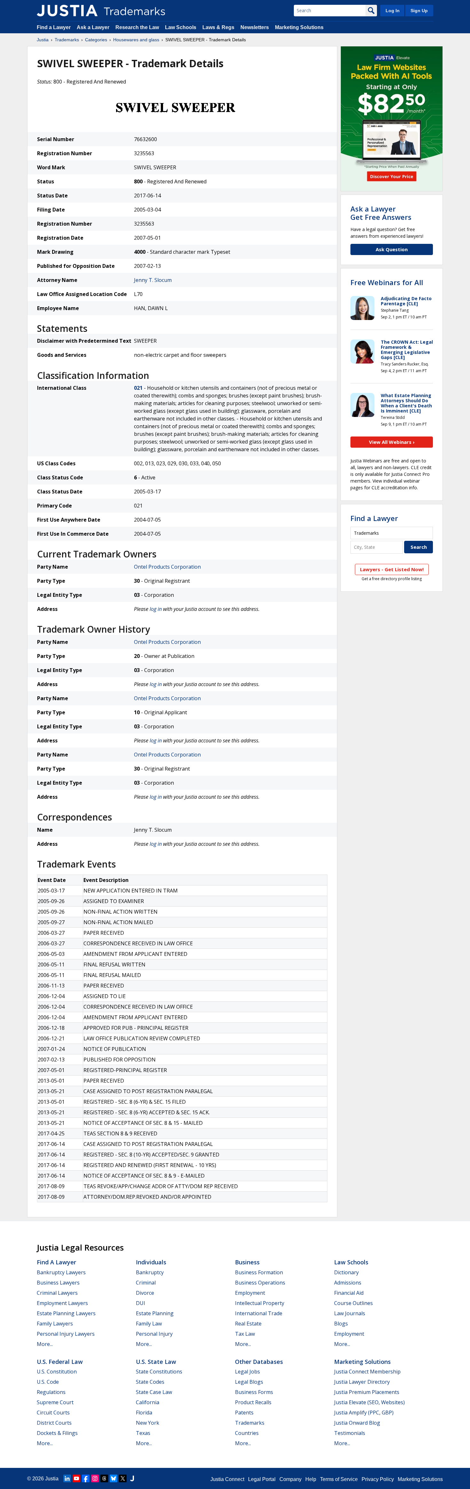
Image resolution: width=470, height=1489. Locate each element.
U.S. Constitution (57, 1371)
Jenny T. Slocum (153, 280)
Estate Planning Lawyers (66, 1313)
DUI (140, 1303)
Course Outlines (353, 1303)
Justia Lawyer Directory (362, 1381)
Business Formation (259, 1272)
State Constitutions (159, 1371)
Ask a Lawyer (93, 27)
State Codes (150, 1381)
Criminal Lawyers (57, 1292)
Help (310, 1479)
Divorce (145, 1292)
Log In (393, 10)
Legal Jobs (247, 1371)
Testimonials (349, 1433)
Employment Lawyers (62, 1303)
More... (45, 1344)
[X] (123, 1478)
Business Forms (254, 1392)
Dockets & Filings (57, 1433)
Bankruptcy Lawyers (61, 1272)
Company (290, 1479)
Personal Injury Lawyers (66, 1333)
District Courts (54, 1422)
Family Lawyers (55, 1323)
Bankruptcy (150, 1272)
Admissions (347, 1282)
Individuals (151, 1262)
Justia (43, 39)
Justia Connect (227, 1479)
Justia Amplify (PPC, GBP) (364, 1412)
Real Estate (248, 1323)
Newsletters (254, 27)
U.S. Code (48, 1381)
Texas (143, 1433)
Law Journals (349, 1313)
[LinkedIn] (67, 1478)
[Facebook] (86, 1478)
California (147, 1402)
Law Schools (180, 27)
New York (147, 1422)
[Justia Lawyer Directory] (132, 1478)
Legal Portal (262, 1479)
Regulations (51, 1392)
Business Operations (260, 1282)
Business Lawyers (58, 1282)
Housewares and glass (136, 39)
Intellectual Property (259, 1303)
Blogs (341, 1323)
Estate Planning (155, 1313)
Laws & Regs (218, 27)
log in (156, 608)
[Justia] (67, 10)
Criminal (146, 1282)
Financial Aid (349, 1292)
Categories (96, 39)
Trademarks (67, 39)
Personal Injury (154, 1333)
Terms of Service (339, 1479)
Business (247, 1262)
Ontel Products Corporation (167, 566)
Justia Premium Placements (366, 1392)
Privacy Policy (378, 1479)
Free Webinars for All (386, 282)
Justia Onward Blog (357, 1422)
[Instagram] (95, 1478)
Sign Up (419, 10)
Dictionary (346, 1272)
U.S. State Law (156, 1361)
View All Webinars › (392, 442)
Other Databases (259, 1361)
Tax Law (245, 1333)
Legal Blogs (249, 1381)
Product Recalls (253, 1402)
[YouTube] (76, 1478)
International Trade (258, 1313)
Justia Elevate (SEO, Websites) (369, 1402)
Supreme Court (55, 1402)
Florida (144, 1412)
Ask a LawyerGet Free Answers (380, 213)
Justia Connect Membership (367, 1371)
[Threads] (104, 1478)
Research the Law (137, 27)
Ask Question (392, 249)
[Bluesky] (113, 1478)
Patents (244, 1412)
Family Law (149, 1323)
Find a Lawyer (54, 27)
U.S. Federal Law (60, 1361)
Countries (247, 1433)
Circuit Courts (53, 1412)
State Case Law (154, 1392)
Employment (250, 1292)
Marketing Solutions (299, 27)
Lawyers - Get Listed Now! (392, 569)
